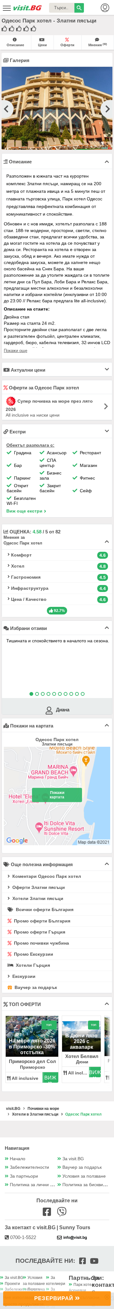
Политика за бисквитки (85, 1184)
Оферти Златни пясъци (38, 887)
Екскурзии (23, 976)
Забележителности (29, 1167)
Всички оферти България (44, 909)
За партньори (24, 1176)
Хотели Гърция (32, 965)
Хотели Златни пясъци (37, 898)
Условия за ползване (84, 1176)
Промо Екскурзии (33, 954)
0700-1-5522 (22, 1237)
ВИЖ (50, 1077)
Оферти (67, 45)
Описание (15, 45)
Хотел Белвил (81, 1056)
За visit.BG (73, 1158)
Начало (17, 1158)
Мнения (97, 45)
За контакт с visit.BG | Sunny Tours (47, 1227)
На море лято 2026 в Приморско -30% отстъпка (32, 1046)
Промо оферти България (41, 920)
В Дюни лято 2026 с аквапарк (81, 1041)
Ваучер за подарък (35, 987)
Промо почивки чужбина (41, 943)
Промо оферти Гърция (39, 932)
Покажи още (15, 350)
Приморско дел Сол (32, 1061)
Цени (42, 45)
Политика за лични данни (36, 1184)
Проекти (12, 1283)
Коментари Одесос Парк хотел (46, 876)
